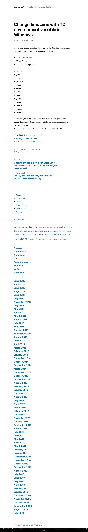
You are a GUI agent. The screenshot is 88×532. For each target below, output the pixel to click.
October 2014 (21, 361)
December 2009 (22, 495)
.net (18, 227)
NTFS (60, 231)
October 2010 (21, 463)
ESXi (19, 231)
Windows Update (57, 239)
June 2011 (19, 435)
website (15, 239)
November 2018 (22, 302)
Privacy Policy (21, 205)
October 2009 (21, 502)
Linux (50, 231)
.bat (15, 227)
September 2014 (22, 365)
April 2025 (19, 284)
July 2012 (19, 400)
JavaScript (39, 231)
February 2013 (21, 386)
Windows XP (65, 239)
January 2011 (21, 453)
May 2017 (19, 309)
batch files (33, 227)
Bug (54, 227)
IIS (32, 231)
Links (18, 202)
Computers (20, 251)
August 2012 (20, 397)
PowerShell (68, 231)
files (22, 231)
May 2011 (19, 439)
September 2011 (22, 425)
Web (16, 269)
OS (39, 149)
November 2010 (22, 460)
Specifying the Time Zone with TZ (27, 138)
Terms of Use (21, 208)
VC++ (36, 235)
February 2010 (21, 488)
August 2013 (20, 383)
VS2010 (63, 234)
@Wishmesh (19, 219)
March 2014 (20, 369)
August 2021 (20, 291)
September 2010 (22, 467)
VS (58, 235)
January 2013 (21, 390)
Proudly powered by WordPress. (31, 525)
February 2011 (21, 449)
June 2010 (19, 478)
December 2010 (22, 456)
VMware (54, 235)
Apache (26, 227)
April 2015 (19, 344)
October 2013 (21, 376)
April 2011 (19, 442)
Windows (22, 238)
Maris (18, 40)
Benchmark (49, 227)
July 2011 (19, 432)
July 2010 (19, 474)
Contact (19, 212)
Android (23, 227)
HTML (26, 231)
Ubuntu (28, 235)
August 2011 (20, 428)
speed (21, 235)
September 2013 (22, 379)
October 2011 (21, 421)
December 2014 (22, 358)
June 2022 (19, 288)
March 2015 (20, 347)
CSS (64, 227)
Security (16, 235)
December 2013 (22, 372)
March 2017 (20, 316)
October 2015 (21, 330)
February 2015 (21, 351)
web (69, 235)
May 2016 (19, 326)
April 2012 (19, 404)
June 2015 (19, 340)
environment (23, 152)
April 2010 (19, 485)
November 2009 (22, 499)
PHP (63, 231)
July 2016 (19, 323)
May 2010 (19, 481)
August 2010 (20, 471)
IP (33, 231)
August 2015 (20, 337)
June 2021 (19, 295)
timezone (31, 152)
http (29, 231)
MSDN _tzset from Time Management (28, 142)
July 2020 (19, 298)
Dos (17, 152)
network (55, 231)
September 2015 (22, 333)
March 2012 (20, 407)
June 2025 (19, 281)
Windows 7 (32, 239)
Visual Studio (44, 234)
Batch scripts (42, 227)
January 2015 (21, 354)
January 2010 (21, 492)
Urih (32, 235)
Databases (19, 255)
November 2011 (22, 418)
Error (15, 231)
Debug (67, 227)
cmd (61, 227)
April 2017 (19, 312)
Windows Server (49, 239)
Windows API (41, 239)
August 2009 (21, 509)
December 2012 (22, 393)
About (18, 195)
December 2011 (22, 414)
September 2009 (23, 506)
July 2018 (19, 305)
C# (57, 227)
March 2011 (20, 446)
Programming (21, 262)
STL (24, 235)
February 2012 (21, 411)
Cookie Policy (21, 198)
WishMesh (19, 7)
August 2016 (20, 319)
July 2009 (19, 513)
